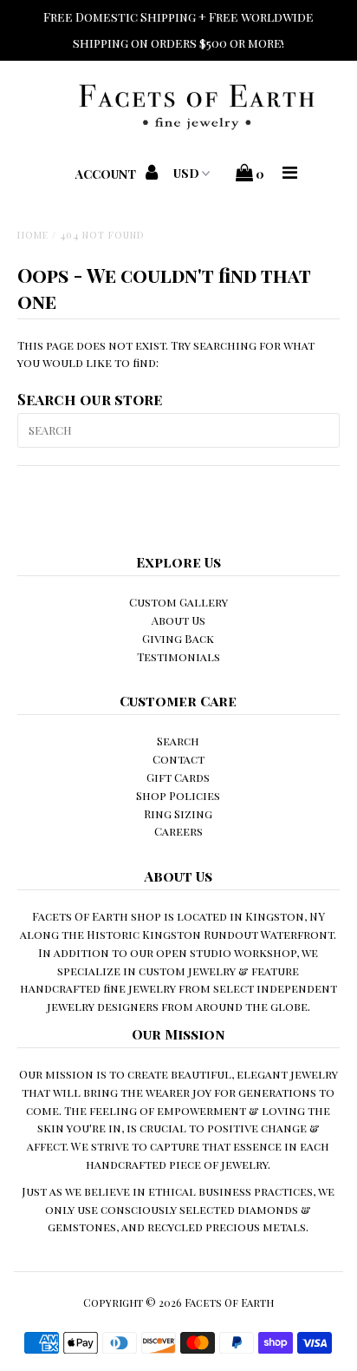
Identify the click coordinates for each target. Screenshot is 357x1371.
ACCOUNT (107, 174)
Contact (178, 758)
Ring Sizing (178, 813)
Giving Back (178, 638)
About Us (178, 620)
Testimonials (178, 656)
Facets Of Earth (229, 1302)
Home (33, 234)
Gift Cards (178, 777)
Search (178, 740)
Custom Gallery (178, 601)
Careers (178, 830)
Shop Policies (178, 795)
